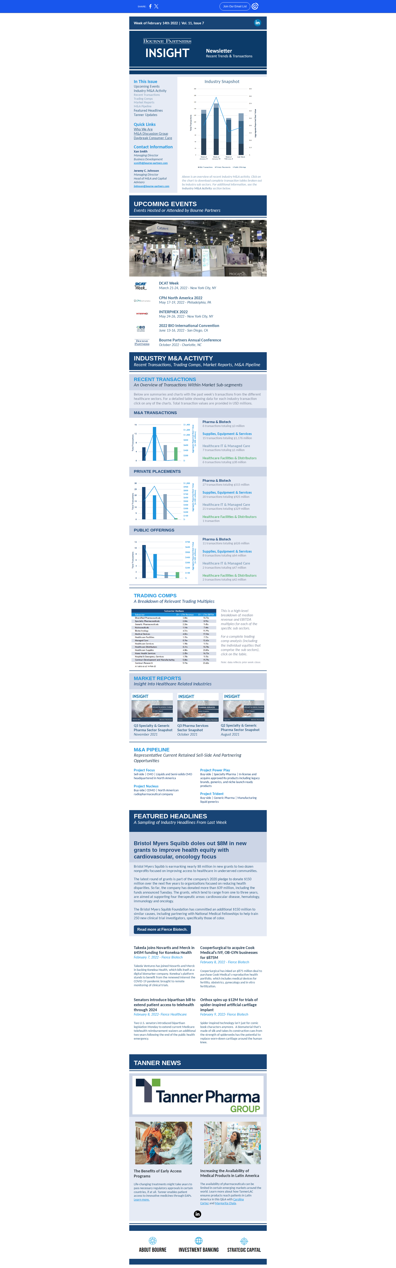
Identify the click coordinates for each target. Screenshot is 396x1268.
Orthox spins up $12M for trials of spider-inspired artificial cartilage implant (229, 1005)
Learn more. (142, 1200)
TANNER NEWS (157, 1062)
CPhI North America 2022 (180, 298)
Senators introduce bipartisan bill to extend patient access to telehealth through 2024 (164, 1005)
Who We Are (143, 129)
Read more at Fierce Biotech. (162, 929)
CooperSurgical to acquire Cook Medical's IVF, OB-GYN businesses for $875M (229, 953)
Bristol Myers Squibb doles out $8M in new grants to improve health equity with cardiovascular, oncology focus (190, 850)
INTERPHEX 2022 (173, 312)
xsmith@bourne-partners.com (151, 163)
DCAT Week (169, 283)
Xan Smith (141, 151)
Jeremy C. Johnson (146, 171)
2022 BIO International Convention (189, 326)
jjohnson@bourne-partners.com (151, 186)
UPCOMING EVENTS (165, 204)
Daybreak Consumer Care (153, 138)
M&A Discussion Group (151, 134)
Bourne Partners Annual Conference (190, 340)
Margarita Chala (225, 1203)
